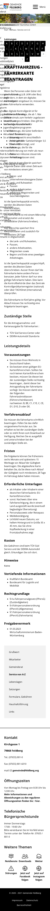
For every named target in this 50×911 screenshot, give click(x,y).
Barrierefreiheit (24, 905)
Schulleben (9, 130)
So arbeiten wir (11, 137)
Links (11, 711)
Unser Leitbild (16, 140)
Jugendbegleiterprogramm (17, 127)
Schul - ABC (15, 144)
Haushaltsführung (18, 704)
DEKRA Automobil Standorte (24, 336)
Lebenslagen (15, 681)
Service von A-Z (17, 674)
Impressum (17, 900)
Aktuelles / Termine (13, 134)
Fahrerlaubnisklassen (21, 396)
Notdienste (11, 861)
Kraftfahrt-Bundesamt (21, 579)
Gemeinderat (16, 666)
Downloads (25, 861)
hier (37, 801)
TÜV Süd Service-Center (22, 332)
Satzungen (14, 689)
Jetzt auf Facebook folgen (25, 876)
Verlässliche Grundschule (16, 124)
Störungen (11, 873)
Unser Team (9, 120)
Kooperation (10, 147)
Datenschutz (32, 900)
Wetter (39, 861)
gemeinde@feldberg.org (26, 770)
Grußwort (14, 652)
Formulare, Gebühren (20, 696)
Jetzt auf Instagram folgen (39, 876)
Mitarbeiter (15, 659)
